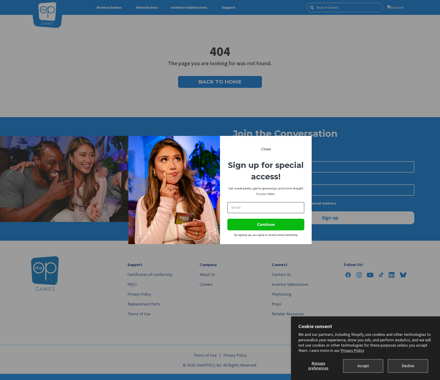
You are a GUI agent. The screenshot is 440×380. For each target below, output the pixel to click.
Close (266, 149)
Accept (363, 366)
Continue (266, 224)
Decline (408, 366)
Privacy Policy (352, 350)
